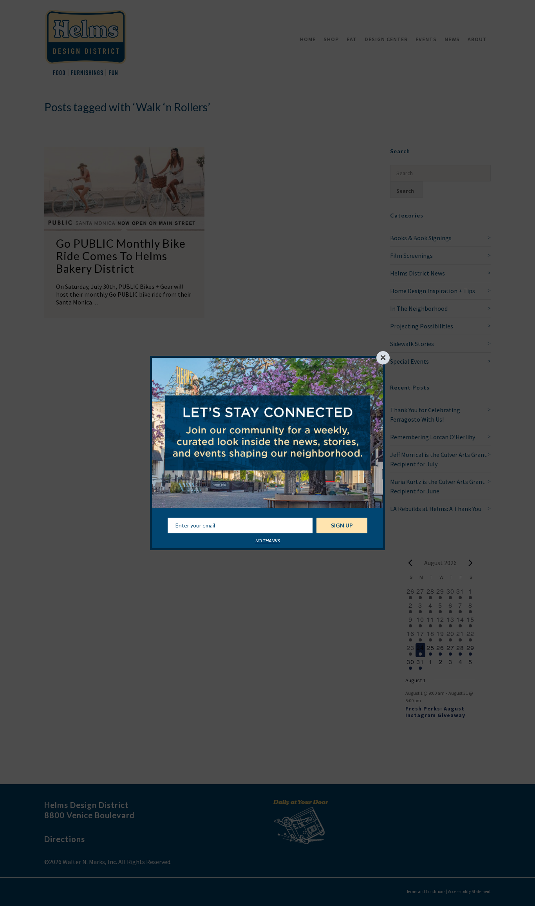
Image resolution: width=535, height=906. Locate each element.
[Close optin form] (383, 357)
